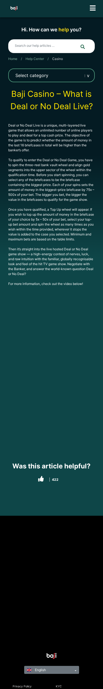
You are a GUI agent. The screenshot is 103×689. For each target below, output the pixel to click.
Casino (57, 59)
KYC (59, 686)
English (40, 670)
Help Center (35, 59)
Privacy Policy (22, 686)
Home (12, 59)
